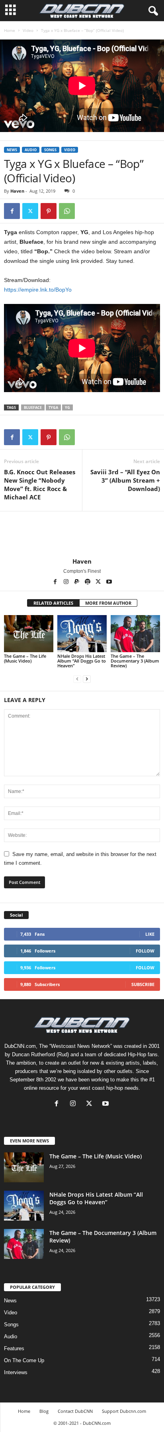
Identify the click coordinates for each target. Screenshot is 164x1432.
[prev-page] (77, 679)
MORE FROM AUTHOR (108, 603)
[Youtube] (109, 582)
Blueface (33, 407)
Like (149, 934)
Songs (50, 149)
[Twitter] (30, 211)
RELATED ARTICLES (53, 603)
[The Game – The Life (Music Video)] (28, 633)
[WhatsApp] (67, 211)
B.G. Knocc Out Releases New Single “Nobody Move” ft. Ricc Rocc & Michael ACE (39, 484)
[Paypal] (77, 582)
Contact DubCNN (75, 1411)
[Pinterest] (49, 211)
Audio (31, 149)
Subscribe (142, 984)
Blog (44, 1411)
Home (9, 30)
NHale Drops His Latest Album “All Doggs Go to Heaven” (81, 661)
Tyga (53, 407)
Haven (17, 191)
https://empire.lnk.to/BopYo (38, 289)
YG (67, 407)
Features (14, 1348)
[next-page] (87, 679)
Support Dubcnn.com (124, 1411)
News (12, 149)
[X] (99, 582)
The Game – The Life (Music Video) (25, 658)
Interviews (15, 1372)
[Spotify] (88, 582)
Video (28, 30)
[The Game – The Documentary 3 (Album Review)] (135, 633)
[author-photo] (82, 534)
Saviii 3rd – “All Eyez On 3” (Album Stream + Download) (125, 480)
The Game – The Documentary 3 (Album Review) (135, 661)
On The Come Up (24, 1360)
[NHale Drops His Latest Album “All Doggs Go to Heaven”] (82, 633)
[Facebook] (12, 211)
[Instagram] (66, 582)
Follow (145, 951)
